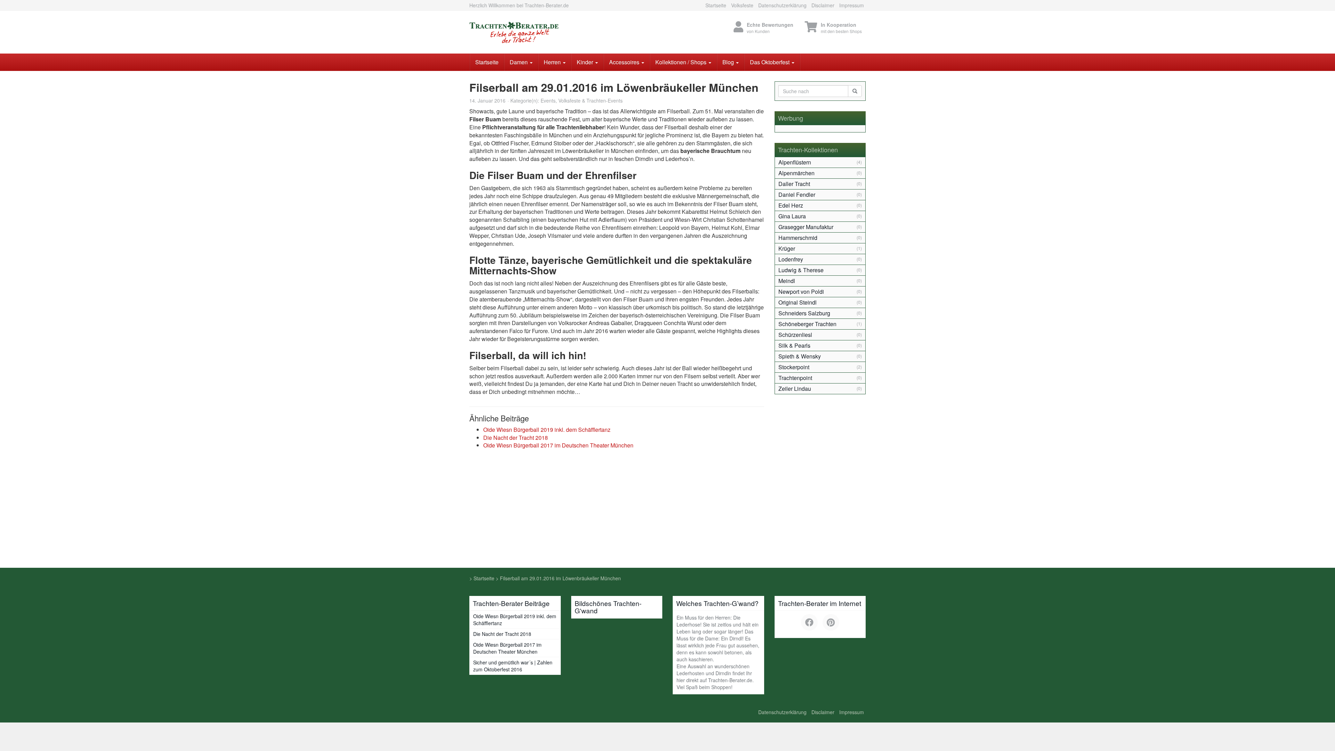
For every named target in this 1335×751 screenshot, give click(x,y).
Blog (728, 62)
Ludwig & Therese (801, 270)
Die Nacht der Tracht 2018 (515, 438)
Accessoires (625, 62)
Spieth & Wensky (799, 356)
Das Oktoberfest (770, 62)
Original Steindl (797, 302)
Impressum (851, 5)
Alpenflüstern (794, 162)
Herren (553, 62)
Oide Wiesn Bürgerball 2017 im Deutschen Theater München (558, 445)
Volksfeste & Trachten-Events (590, 100)
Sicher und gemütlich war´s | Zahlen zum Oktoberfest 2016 (512, 666)
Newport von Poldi (801, 292)
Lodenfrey (790, 259)
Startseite (715, 5)
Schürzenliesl (795, 335)
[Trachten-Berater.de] (531, 32)
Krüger (786, 248)
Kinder (585, 62)
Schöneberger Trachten (807, 324)
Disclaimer (822, 5)
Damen (519, 62)
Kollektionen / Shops (681, 62)
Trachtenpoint (795, 378)
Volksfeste (742, 5)
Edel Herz (790, 205)
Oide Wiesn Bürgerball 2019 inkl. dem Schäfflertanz (546, 430)
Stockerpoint (793, 367)
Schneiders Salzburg (804, 313)
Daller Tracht (794, 184)
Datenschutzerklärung (782, 5)
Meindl (786, 281)
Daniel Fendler (796, 195)
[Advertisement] (667, 515)
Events (548, 100)
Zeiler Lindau (794, 389)
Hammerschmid (797, 238)
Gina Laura (792, 216)
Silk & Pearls (794, 345)
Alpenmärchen (796, 173)
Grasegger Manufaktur (805, 227)
